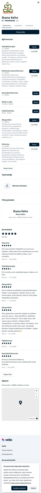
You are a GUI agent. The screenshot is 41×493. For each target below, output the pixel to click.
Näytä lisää (7, 374)
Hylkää (33, 488)
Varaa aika (20, 32)
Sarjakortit (29, 25)
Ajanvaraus (7, 25)
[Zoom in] (36, 390)
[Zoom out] (36, 393)
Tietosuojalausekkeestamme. (20, 483)
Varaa (34, 47)
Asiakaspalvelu (7, 454)
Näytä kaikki (8, 168)
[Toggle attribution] (37, 418)
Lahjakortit (18, 25)
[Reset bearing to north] (36, 397)
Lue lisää (34, 51)
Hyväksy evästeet (19, 488)
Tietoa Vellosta (7, 450)
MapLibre (32, 418)
